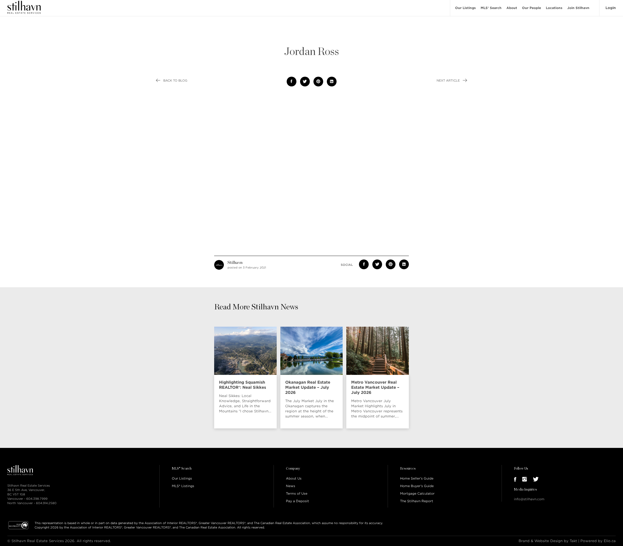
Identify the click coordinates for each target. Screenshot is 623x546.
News (290, 486)
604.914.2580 (46, 503)
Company (293, 468)
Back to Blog (174, 80)
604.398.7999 (36, 498)
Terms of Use (296, 493)
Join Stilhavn (578, 8)
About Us (294, 478)
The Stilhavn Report (416, 501)
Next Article (449, 80)
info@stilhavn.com (529, 499)
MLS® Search (491, 8)
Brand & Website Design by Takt (548, 541)
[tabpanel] (246, 377)
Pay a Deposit (297, 501)
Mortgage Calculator (417, 493)
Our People (531, 8)
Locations (554, 8)
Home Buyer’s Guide (417, 486)
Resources (408, 468)
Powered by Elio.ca (598, 541)
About (511, 8)
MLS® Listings (183, 486)
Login (610, 8)
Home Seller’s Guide (416, 478)
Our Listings (465, 8)
